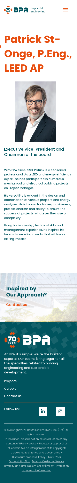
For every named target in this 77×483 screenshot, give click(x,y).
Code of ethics (20, 452)
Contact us (13, 396)
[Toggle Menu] (65, 9)
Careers (10, 388)
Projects (10, 381)
